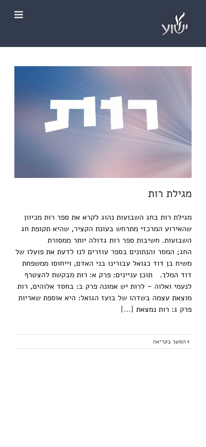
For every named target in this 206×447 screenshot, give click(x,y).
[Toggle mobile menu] (19, 15)
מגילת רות (170, 193)
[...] (127, 309)
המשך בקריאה (170, 341)
